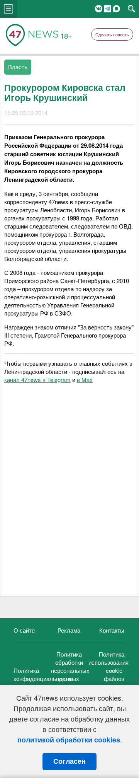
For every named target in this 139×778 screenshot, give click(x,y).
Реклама (69, 630)
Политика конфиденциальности (42, 674)
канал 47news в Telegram (37, 379)
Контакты (111, 630)
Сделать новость (112, 34)
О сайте (24, 630)
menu (8, 9)
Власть (17, 67)
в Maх (85, 379)
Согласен (69, 761)
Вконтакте (98, 8)
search (131, 9)
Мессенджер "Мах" (116, 8)
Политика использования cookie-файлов (108, 666)
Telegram (107, 8)
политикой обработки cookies (68, 740)
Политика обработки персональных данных (70, 666)
